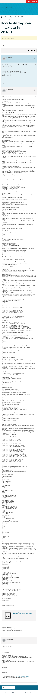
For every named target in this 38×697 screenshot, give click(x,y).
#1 (35, 64)
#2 (35, 96)
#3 (35, 646)
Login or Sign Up (31, 1)
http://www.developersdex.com (23, 676)
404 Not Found (16, 612)
